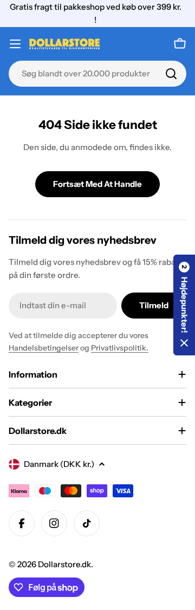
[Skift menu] (15, 43)
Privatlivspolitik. (119, 348)
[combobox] (97, 74)
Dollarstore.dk (64, 564)
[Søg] (171, 73)
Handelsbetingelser (44, 348)
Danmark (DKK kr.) (59, 464)
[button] (184, 305)
